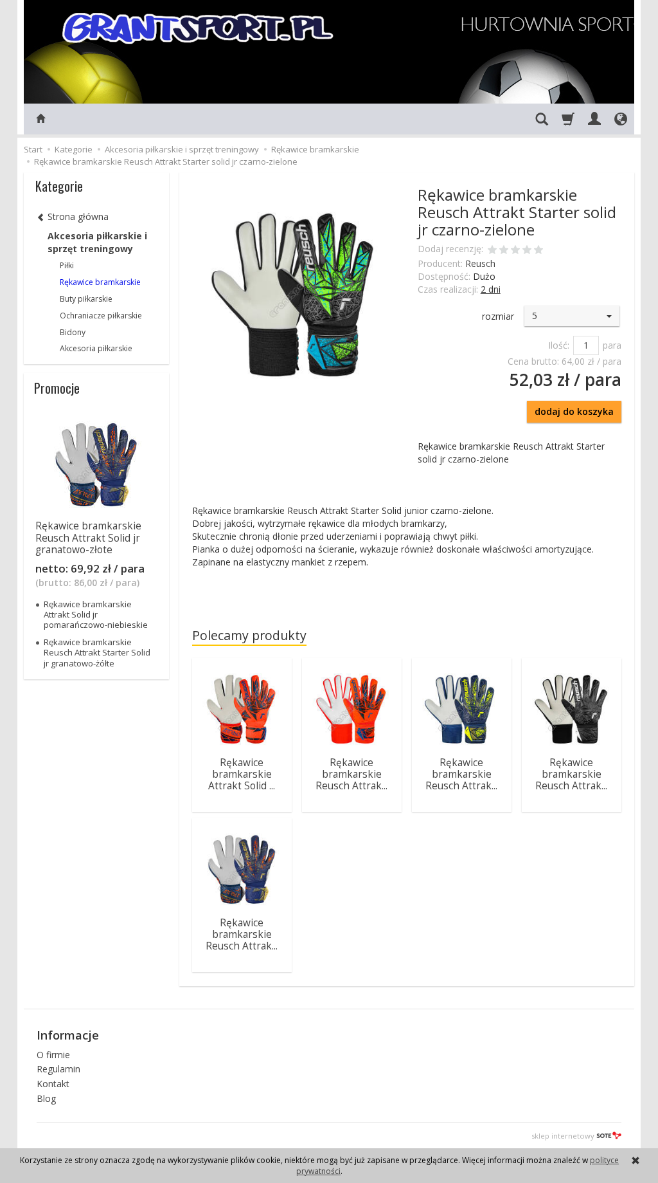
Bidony (72, 332)
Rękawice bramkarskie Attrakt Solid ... (241, 774)
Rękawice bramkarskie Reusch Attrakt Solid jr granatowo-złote (88, 537)
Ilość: (558, 345)
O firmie (53, 1055)
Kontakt (53, 1084)
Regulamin (58, 1069)
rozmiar (498, 316)
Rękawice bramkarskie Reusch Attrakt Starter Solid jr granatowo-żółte (97, 652)
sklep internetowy (562, 1136)
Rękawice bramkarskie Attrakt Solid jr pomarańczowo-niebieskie (96, 614)
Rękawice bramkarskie (100, 282)
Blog (46, 1098)
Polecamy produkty (249, 635)
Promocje (57, 388)
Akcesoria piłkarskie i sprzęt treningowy (97, 242)
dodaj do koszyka (574, 411)
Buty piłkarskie (86, 298)
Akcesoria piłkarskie (96, 348)
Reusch (480, 263)
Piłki (67, 265)
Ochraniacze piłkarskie (101, 315)
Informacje (68, 1035)
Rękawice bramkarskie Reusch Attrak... (351, 774)
